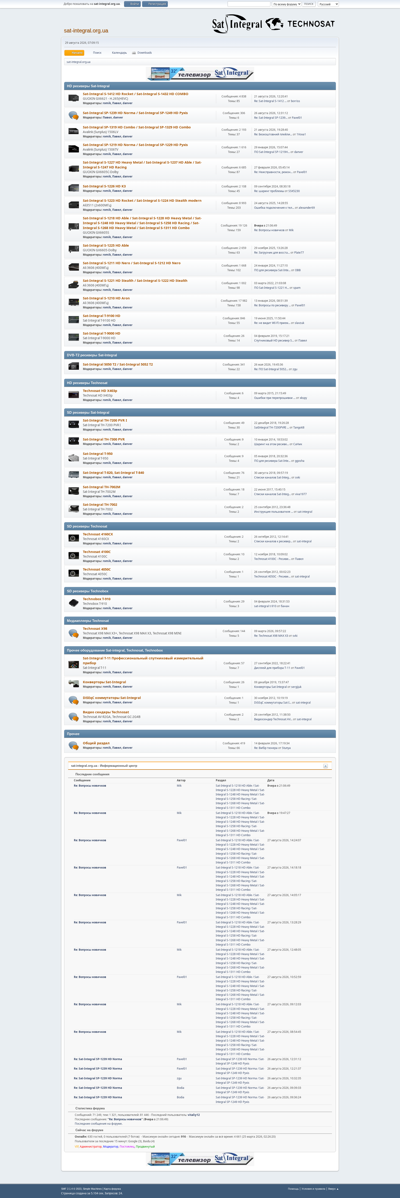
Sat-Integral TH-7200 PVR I (105, 420)
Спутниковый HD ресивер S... (274, 340)
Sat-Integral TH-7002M (101, 486)
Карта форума (112, 1188)
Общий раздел (96, 743)
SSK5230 (294, 191)
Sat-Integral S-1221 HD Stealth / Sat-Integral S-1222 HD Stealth (135, 280)
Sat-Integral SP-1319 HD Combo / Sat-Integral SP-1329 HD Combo (137, 127)
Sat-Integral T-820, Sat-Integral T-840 (113, 472)
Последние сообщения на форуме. (98, 1124)
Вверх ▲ (333, 1188)
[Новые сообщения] (74, 115)
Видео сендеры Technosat (106, 712)
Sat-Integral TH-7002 (100, 504)
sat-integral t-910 (265, 606)
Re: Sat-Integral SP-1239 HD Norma (98, 1059)
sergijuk (296, 687)
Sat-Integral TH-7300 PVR (104, 439)
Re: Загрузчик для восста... (272, 252)
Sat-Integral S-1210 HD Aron (106, 298)
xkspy (303, 398)
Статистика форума (90, 1108)
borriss (295, 101)
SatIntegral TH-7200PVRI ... (271, 427)
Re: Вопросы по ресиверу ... (272, 305)
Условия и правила (313, 1188)
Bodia (180, 1088)
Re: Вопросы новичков (269, 230)
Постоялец (127, 1146)
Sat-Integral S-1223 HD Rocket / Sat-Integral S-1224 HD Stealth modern (142, 200)
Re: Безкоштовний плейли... (273, 134)
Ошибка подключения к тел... (274, 208)
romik (107, 103)
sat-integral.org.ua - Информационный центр (104, 765)
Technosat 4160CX (98, 534)
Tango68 (298, 427)
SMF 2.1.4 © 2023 (71, 1188)
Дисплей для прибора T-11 (272, 668)
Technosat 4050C (97, 569)
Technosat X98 (95, 628)
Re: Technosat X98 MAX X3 (271, 636)
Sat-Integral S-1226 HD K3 (104, 186)
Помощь (293, 1188)
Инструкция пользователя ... (273, 512)
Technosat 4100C (97, 551)
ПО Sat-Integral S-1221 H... (271, 288)
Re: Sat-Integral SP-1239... (271, 118)
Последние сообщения (92, 774)
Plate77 (299, 252)
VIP (76, 1146)
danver (127, 103)
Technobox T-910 (96, 598)
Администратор (91, 1146)
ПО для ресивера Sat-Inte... (272, 270)
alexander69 (307, 208)
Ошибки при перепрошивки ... (274, 398)
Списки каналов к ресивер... (273, 541)
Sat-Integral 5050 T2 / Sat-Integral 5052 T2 (118, 364)
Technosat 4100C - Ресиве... (272, 559)
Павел (116, 103)
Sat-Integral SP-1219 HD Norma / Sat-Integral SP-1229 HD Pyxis (135, 144)
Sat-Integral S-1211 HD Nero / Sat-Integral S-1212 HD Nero (132, 263)
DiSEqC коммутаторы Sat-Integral (112, 697)
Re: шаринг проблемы (269, 191)
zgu (295, 369)
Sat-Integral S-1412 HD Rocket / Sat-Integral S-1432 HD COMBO (135, 93)
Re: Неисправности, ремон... (273, 172)
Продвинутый (145, 1146)
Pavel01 (297, 118)
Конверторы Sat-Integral (104, 682)
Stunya (286, 748)
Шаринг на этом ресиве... (271, 444)
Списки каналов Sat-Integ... (272, 477)
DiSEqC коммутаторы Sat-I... (272, 703)
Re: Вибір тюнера (266, 748)
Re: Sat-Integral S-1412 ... (270, 101)
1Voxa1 (301, 134)
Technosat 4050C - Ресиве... (272, 576)
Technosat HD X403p (100, 390)
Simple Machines (92, 1188)
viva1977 (301, 494)
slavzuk (299, 323)
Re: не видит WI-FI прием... (272, 323)
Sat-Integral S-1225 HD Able (106, 245)
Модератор (110, 1146)
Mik (291, 230)
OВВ (298, 270)
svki (297, 477)
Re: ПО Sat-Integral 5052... (271, 369)
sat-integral (304, 512)
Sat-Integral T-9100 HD (101, 315)
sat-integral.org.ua (86, 30)
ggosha (299, 461)
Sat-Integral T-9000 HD (101, 333)
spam (296, 288)
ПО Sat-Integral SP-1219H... (272, 152)
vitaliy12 (194, 1115)
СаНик (297, 444)
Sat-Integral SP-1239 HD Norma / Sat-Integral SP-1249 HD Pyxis (135, 112)
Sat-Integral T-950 (97, 453)
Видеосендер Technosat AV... (273, 719)
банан (285, 606)
